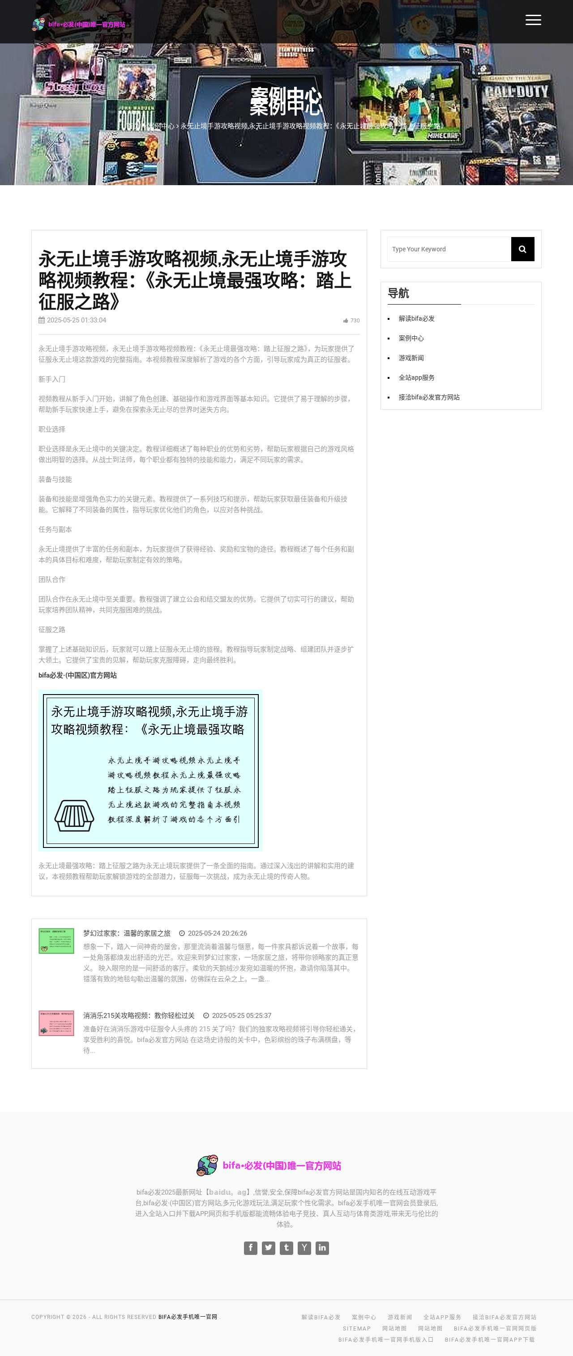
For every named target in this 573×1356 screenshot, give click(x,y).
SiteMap (357, 1329)
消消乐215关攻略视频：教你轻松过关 (139, 1016)
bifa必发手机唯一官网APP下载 (490, 1340)
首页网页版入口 (511, 19)
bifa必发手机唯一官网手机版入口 (386, 1340)
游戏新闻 (411, 357)
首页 (133, 126)
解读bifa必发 (417, 318)
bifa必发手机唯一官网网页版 (495, 1329)
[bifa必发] (90, 23)
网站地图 (394, 1329)
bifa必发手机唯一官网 (188, 1317)
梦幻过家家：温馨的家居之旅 (127, 933)
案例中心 (411, 338)
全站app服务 (417, 377)
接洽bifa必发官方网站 (429, 397)
